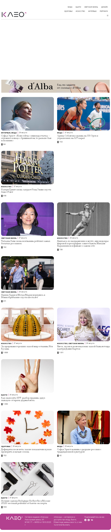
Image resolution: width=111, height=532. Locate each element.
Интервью (6, 133)
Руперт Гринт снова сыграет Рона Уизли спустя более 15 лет (26, 190)
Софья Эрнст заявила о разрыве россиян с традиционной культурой (79, 450)
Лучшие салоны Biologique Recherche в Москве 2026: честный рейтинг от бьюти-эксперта (25, 502)
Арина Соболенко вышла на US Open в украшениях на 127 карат (77, 137)
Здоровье (5, 446)
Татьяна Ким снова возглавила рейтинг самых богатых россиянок (25, 242)
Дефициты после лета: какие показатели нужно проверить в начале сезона (26, 450)
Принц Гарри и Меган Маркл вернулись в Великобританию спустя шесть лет (23, 296)
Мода (14, 133)
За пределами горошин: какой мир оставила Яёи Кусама (27, 347)
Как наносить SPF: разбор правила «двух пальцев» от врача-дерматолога (23, 399)
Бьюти (4, 395)
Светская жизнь (9, 238)
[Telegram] (85, 520)
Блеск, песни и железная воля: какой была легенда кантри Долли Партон (83, 347)
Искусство (6, 187)
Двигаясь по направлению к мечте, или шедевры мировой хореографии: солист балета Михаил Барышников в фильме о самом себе (83, 243)
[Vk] (92, 520)
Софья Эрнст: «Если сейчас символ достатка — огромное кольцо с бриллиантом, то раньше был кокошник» (26, 138)
